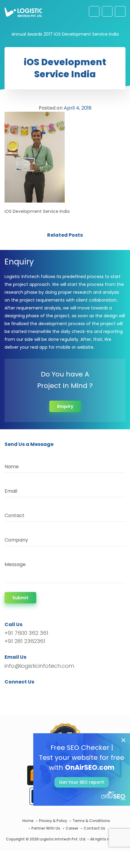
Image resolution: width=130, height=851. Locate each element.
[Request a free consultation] (94, 11)
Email (11, 491)
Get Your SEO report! (81, 782)
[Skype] (45, 693)
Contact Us (94, 828)
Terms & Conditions (91, 820)
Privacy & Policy (53, 820)
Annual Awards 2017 (32, 34)
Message (15, 564)
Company (16, 539)
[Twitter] (18, 693)
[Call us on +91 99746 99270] (107, 11)
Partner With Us (45, 828)
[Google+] (28, 693)
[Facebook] (10, 693)
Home (28, 820)
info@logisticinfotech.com (39, 666)
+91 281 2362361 (25, 641)
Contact (14, 515)
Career (72, 828)
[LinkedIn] (37, 693)
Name (12, 466)
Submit (20, 598)
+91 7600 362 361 (26, 633)
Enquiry (65, 406)
